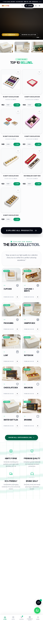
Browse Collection (29, 34)
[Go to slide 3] (35, 37)
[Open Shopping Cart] (35, 5)
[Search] (22, 5)
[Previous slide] (4, 24)
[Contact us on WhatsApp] (37, 610)
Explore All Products (19, 230)
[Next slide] (39, 24)
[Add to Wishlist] (18, 72)
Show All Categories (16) (20, 437)
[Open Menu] (39, 5)
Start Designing (9, 34)
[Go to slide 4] (37, 37)
